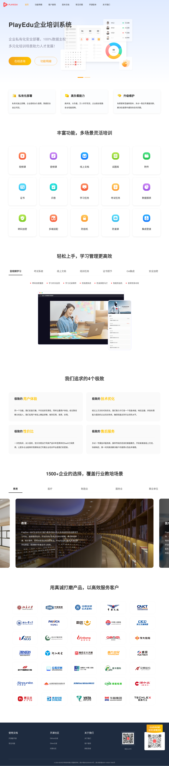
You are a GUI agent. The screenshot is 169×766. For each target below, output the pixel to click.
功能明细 (38, 4)
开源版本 (92, 4)
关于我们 (106, 4)
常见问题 (79, 4)
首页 (27, 4)
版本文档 (65, 4)
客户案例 (52, 4)
